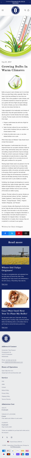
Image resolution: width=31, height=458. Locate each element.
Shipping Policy (6, 396)
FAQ (3, 381)
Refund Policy (5, 390)
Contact (4, 387)
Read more (4, 284)
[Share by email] (25, 233)
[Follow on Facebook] (2, 437)
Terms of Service (6, 399)
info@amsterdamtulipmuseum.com (13, 362)
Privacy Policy (5, 393)
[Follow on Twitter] (7, 437)
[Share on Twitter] (12, 233)
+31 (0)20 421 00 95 (11, 360)
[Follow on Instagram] (11, 437)
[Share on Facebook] (5, 233)
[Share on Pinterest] (19, 233)
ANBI (3, 384)
